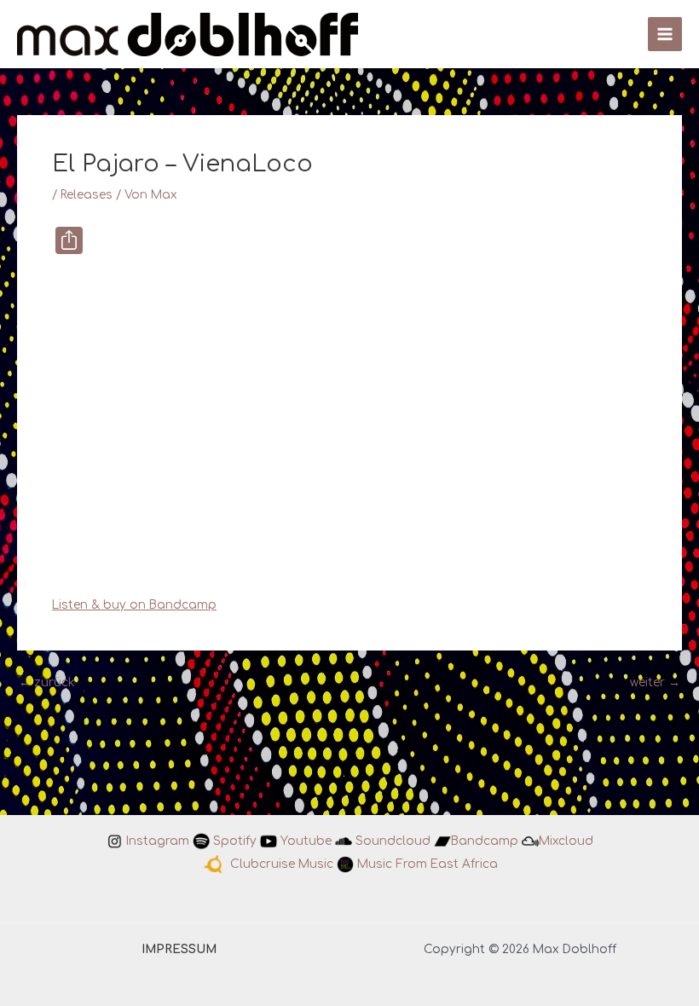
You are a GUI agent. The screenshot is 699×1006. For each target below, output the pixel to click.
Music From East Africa (427, 863)
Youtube (306, 841)
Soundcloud (392, 841)
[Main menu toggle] (665, 34)
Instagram (157, 841)
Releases (87, 194)
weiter (655, 683)
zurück (46, 683)
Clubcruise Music (281, 863)
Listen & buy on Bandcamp (134, 604)
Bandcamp (484, 841)
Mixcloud (566, 841)
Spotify (235, 841)
